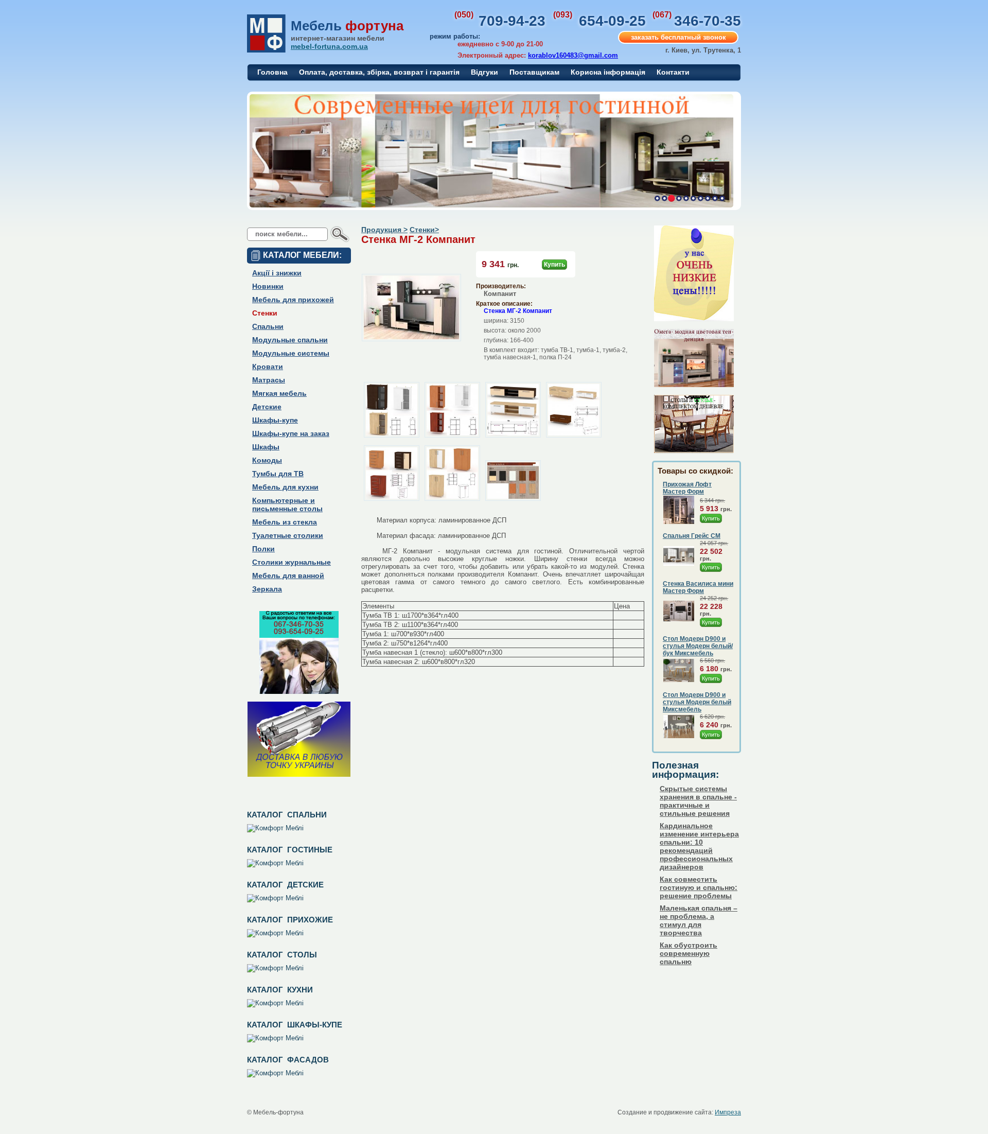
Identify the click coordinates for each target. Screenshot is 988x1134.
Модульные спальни (290, 340)
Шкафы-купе (275, 420)
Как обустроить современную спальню (688, 953)
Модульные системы (290, 353)
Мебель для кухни (285, 487)
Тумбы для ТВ (278, 473)
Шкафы (265, 447)
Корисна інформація (608, 72)
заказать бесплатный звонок (678, 37)
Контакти (673, 72)
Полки (263, 549)
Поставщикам (534, 72)
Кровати (267, 366)
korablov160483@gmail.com (573, 55)
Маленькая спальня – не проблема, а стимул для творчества (698, 920)
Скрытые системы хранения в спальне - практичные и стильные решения (698, 800)
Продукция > (384, 229)
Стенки (264, 313)
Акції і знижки (277, 273)
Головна (272, 72)
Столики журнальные (291, 562)
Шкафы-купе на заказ (290, 433)
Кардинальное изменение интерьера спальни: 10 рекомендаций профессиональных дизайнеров (699, 846)
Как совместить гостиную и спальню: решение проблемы (698, 887)
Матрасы (268, 380)
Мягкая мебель (279, 393)
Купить (554, 264)
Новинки (268, 286)
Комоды (267, 460)
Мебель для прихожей (293, 299)
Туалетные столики (287, 535)
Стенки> (424, 229)
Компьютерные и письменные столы (287, 504)
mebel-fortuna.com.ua (329, 46)
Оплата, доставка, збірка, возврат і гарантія (379, 72)
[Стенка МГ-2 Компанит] (411, 339)
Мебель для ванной (288, 575)
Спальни (268, 326)
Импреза (728, 1112)
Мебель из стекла (284, 522)
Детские (266, 407)
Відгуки (484, 72)
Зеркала (267, 589)
